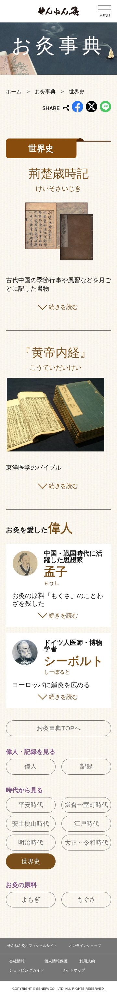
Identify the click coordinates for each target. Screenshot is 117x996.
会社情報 (17, 961)
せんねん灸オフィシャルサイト (32, 946)
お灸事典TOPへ (59, 728)
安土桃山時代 (30, 823)
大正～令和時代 (86, 842)
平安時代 (30, 804)
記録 (86, 766)
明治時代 (30, 842)
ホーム (13, 91)
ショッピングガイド (26, 970)
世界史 (30, 861)
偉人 (30, 766)
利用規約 (87, 961)
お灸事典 (45, 91)
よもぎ (30, 899)
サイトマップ (73, 970)
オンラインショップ (85, 946)
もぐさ (86, 899)
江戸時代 (86, 823)
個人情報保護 (56, 961)
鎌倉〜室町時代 (86, 804)
